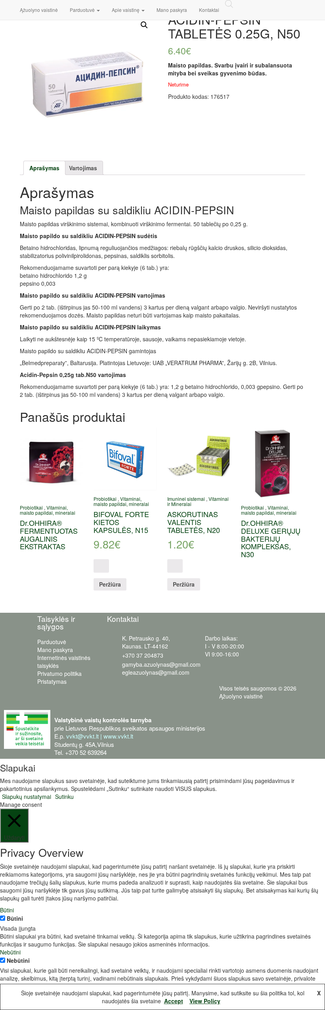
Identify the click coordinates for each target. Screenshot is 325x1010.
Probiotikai (31, 507)
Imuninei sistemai (186, 498)
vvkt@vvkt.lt (82, 736)
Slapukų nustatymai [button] (26, 796)
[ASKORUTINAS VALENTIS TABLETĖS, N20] (198, 459)
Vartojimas (83, 168)
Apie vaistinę (126, 9)
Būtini (15, 918)
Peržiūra (110, 584)
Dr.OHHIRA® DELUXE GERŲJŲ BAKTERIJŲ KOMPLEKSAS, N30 (270, 538)
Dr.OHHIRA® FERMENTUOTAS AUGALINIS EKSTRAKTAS (49, 534)
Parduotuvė (83, 9)
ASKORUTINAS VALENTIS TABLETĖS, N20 (193, 522)
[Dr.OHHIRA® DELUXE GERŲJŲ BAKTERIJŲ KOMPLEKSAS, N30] (272, 463)
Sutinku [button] (64, 796)
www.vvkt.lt (118, 736)
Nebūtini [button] (10, 952)
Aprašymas (44, 168)
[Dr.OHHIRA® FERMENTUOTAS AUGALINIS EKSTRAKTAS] (51, 463)
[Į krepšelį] (101, 565)
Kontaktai (209, 9)
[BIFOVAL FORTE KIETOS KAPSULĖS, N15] (125, 459)
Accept (173, 1001)
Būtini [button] (7, 910)
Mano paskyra (172, 9)
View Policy (204, 1001)
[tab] (44, 168)
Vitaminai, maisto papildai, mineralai (47, 510)
